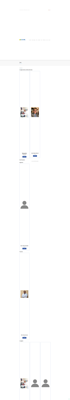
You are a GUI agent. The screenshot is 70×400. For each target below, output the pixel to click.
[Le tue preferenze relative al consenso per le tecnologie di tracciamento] (69, 399)
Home (19, 63)
